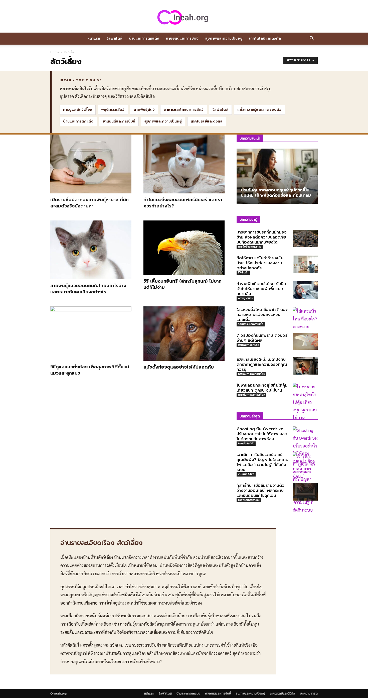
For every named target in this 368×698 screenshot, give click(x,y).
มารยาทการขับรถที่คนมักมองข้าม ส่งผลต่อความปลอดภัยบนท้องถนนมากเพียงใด (262, 237)
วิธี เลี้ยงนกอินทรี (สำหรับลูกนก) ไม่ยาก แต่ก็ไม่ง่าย (182, 284)
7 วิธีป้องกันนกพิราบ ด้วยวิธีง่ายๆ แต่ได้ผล (262, 337)
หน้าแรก (93, 38)
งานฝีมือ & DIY (246, 474)
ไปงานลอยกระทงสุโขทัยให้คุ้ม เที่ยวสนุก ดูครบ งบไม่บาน (262, 387)
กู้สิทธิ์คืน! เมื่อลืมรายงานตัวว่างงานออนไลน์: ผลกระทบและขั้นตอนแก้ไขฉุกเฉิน (260, 491)
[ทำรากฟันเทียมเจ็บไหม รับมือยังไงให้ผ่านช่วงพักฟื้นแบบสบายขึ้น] (305, 290)
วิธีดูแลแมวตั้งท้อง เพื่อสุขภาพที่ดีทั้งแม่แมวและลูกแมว (89, 370)
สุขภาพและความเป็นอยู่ (224, 38)
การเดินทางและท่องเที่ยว (251, 374)
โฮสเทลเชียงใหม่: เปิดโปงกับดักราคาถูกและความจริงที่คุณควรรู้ (262, 365)
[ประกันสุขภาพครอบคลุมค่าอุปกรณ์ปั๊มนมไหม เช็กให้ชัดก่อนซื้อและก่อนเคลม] (277, 176)
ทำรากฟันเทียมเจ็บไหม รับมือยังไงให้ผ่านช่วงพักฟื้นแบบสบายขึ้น (261, 289)
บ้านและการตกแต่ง (144, 38)
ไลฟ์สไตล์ (114, 38)
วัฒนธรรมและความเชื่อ (250, 324)
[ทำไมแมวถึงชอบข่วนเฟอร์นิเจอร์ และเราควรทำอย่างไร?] (184, 164)
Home (54, 52)
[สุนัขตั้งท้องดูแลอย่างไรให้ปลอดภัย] (184, 333)
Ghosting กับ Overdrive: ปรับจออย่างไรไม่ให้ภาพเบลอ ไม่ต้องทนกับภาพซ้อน (262, 434)
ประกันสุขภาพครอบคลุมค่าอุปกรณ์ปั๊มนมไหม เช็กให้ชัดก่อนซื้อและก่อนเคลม (276, 192)
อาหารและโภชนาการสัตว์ (184, 109)
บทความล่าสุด (309, 693)
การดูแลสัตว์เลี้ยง (77, 109)
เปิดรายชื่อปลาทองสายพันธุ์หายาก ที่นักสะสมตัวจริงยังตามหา (89, 202)
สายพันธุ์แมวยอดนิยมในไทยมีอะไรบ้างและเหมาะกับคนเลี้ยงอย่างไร (88, 288)
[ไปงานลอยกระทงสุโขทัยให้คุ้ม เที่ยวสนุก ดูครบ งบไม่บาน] (305, 402)
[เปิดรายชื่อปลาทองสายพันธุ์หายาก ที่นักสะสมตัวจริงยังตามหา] (90, 164)
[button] (312, 39)
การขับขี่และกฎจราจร (249, 247)
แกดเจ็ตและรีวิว (246, 443)
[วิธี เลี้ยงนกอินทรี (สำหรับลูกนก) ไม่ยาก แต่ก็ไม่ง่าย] (184, 247)
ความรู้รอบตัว (245, 298)
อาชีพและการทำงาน (249, 500)
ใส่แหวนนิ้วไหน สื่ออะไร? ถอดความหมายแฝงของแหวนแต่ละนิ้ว (262, 315)
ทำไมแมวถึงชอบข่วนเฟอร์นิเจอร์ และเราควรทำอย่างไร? (182, 202)
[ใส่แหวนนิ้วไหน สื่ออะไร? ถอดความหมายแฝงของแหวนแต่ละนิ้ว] (305, 326)
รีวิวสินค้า (243, 272)
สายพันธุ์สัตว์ (144, 109)
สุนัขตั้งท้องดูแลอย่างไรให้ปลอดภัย (178, 367)
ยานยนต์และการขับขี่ (182, 38)
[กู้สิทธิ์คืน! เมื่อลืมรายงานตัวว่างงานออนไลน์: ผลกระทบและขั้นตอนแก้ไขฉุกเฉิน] (305, 492)
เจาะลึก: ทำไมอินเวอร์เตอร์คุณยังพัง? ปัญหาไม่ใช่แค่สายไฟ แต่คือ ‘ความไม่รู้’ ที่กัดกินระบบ (262, 462)
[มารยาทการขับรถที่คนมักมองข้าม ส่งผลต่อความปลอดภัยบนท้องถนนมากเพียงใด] (305, 238)
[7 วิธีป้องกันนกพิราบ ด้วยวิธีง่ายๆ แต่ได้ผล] (305, 341)
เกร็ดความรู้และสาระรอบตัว (259, 109)
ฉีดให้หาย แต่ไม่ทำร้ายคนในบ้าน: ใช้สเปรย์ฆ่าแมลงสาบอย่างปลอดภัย (260, 263)
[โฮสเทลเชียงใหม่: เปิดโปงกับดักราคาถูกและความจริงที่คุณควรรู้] (305, 366)
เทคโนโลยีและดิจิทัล (265, 38)
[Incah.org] (184, 17)
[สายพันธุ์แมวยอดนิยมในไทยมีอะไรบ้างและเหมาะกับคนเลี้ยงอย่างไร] (90, 249)
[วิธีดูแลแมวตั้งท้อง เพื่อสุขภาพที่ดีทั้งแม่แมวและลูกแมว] (90, 333)
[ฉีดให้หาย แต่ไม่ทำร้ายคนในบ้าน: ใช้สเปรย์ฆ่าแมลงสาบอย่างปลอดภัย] (305, 264)
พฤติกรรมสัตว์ (112, 109)
